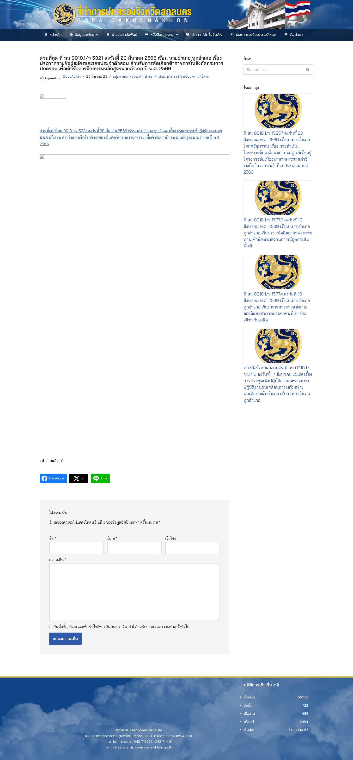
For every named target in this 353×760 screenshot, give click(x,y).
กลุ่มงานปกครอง (125, 76)
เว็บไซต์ (170, 538)
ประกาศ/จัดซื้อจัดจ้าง (207, 34)
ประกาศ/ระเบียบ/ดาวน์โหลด (256, 34)
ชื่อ (52, 538)
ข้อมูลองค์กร (84, 34)
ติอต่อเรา (296, 34)
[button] (83, 35)
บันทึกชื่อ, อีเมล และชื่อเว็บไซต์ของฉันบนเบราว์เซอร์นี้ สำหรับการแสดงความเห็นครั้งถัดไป (121, 626)
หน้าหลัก (55, 34)
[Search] (308, 69)
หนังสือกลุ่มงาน (162, 34)
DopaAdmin (72, 76)
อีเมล (112, 538)
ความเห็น (58, 559)
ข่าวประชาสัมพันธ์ (124, 34)
